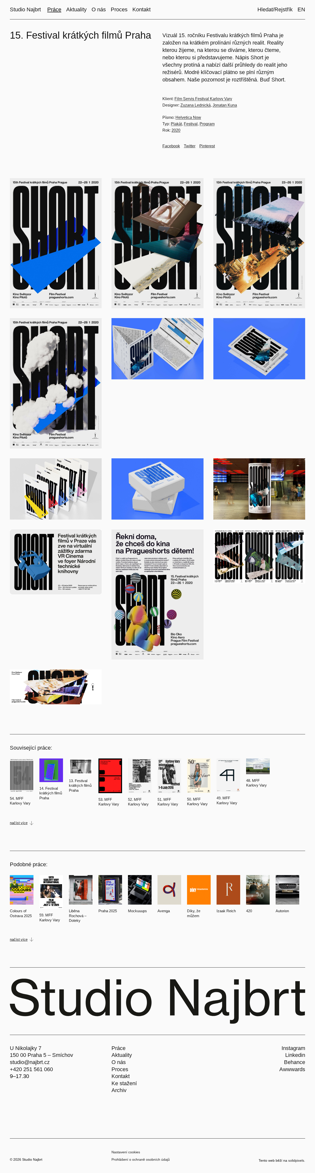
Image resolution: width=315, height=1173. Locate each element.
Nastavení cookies (125, 1152)
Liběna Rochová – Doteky (77, 916)
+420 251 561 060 (31, 1069)
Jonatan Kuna (225, 105)
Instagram (293, 1048)
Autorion (282, 911)
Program (207, 124)
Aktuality (121, 1055)
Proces (119, 1069)
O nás (118, 1062)
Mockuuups (137, 911)
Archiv (118, 1090)
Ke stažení (124, 1083)
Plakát (176, 124)
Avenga (164, 911)
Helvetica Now (188, 117)
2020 (176, 130)
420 (249, 911)
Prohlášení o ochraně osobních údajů (140, 1159)
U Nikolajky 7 (25, 1048)
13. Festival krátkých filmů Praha (80, 785)
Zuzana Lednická (195, 105)
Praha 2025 (107, 911)
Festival (191, 124)
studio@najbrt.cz (30, 1062)
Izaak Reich (226, 911)
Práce (118, 1048)
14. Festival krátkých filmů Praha (50, 793)
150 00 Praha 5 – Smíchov (41, 1055)
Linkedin (295, 1055)
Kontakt (120, 1076)
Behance (294, 1062)
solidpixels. (296, 1160)
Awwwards (292, 1069)
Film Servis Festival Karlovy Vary (203, 99)
